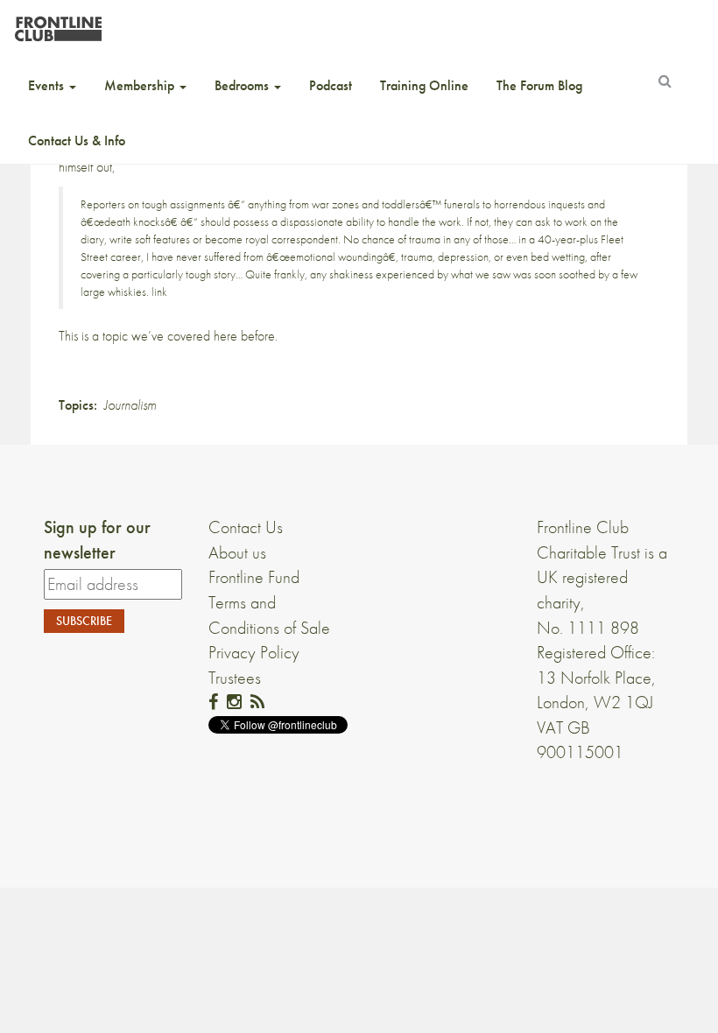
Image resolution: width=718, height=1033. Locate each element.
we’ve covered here (184, 336)
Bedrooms (243, 85)
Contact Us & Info (76, 140)
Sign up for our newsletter (97, 540)
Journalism (130, 405)
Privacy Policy (253, 652)
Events (47, 85)
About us (237, 552)
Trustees (234, 677)
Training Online (424, 85)
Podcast (330, 85)
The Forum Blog (539, 85)
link (159, 291)
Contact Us (245, 527)
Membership (141, 85)
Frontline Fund (253, 577)
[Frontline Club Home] (58, 24)
